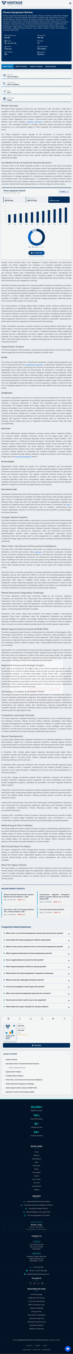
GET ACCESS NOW (45, 690)
